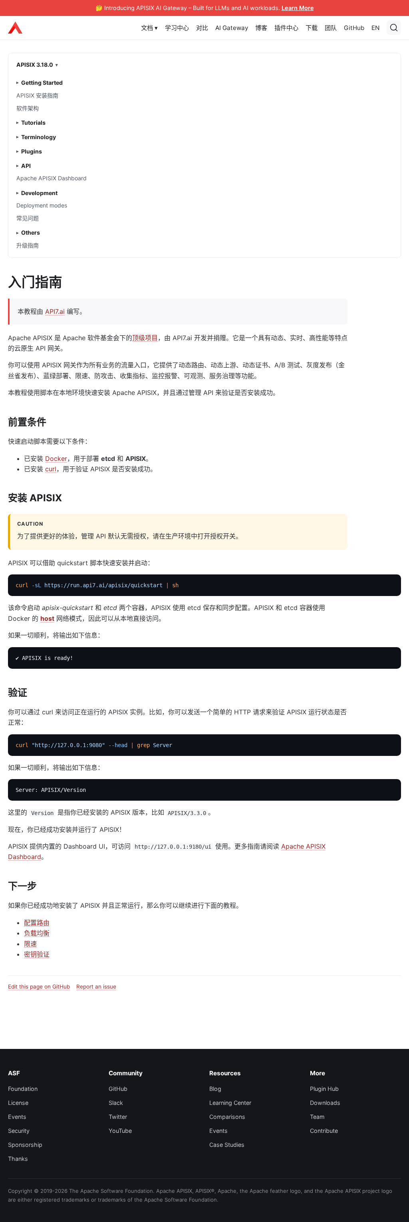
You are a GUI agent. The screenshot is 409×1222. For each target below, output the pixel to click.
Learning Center (230, 1102)
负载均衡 (37, 933)
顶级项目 (145, 338)
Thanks (18, 1158)
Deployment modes (41, 205)
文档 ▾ (149, 28)
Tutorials (33, 122)
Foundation (23, 1088)
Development (39, 192)
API (26, 165)
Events (17, 1116)
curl (50, 469)
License (18, 1102)
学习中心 (177, 28)
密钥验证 (37, 954)
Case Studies (226, 1144)
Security (19, 1130)
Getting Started (42, 82)
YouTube (120, 1130)
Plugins (31, 151)
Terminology (38, 137)
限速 (30, 944)
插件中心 (286, 28)
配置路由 (37, 923)
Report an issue (96, 986)
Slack (116, 1102)
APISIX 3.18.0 (34, 64)
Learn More (298, 7)
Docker (56, 458)
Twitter (118, 1116)
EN (375, 28)
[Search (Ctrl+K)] (394, 27)
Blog (215, 1088)
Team (317, 1116)
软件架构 (27, 108)
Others (30, 232)
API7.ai (55, 311)
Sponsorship (25, 1144)
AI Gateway (231, 28)
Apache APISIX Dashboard (51, 178)
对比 (202, 28)
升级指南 (27, 245)
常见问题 (27, 218)
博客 (261, 28)
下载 (312, 28)
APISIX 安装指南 (37, 95)
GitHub (354, 28)
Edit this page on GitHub (39, 986)
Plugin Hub (324, 1088)
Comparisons (227, 1116)
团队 (331, 28)
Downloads (325, 1102)
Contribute (324, 1130)
